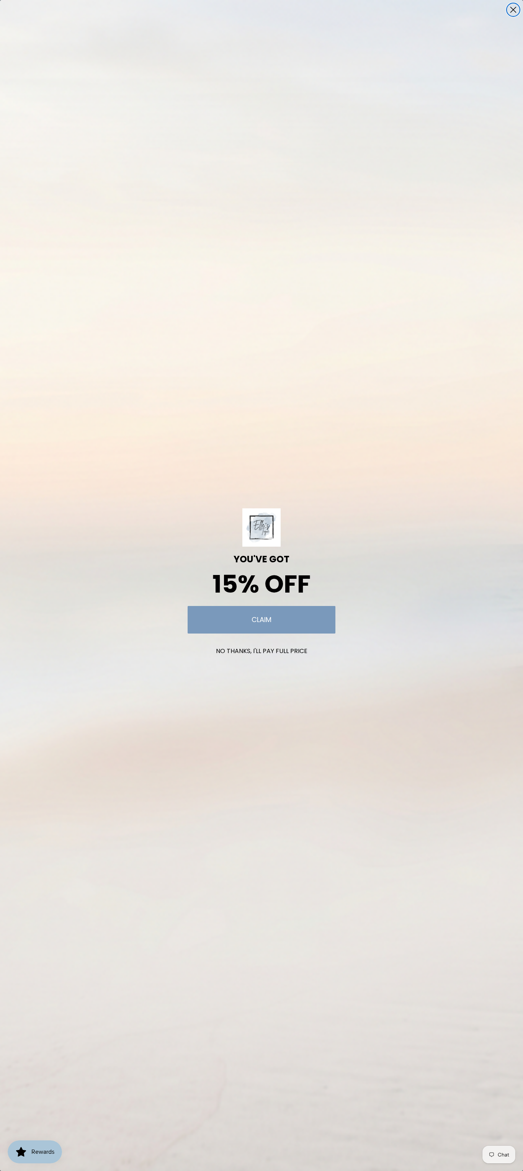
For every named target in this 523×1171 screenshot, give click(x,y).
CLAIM (261, 619)
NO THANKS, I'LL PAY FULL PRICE (261, 651)
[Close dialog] (513, 9)
